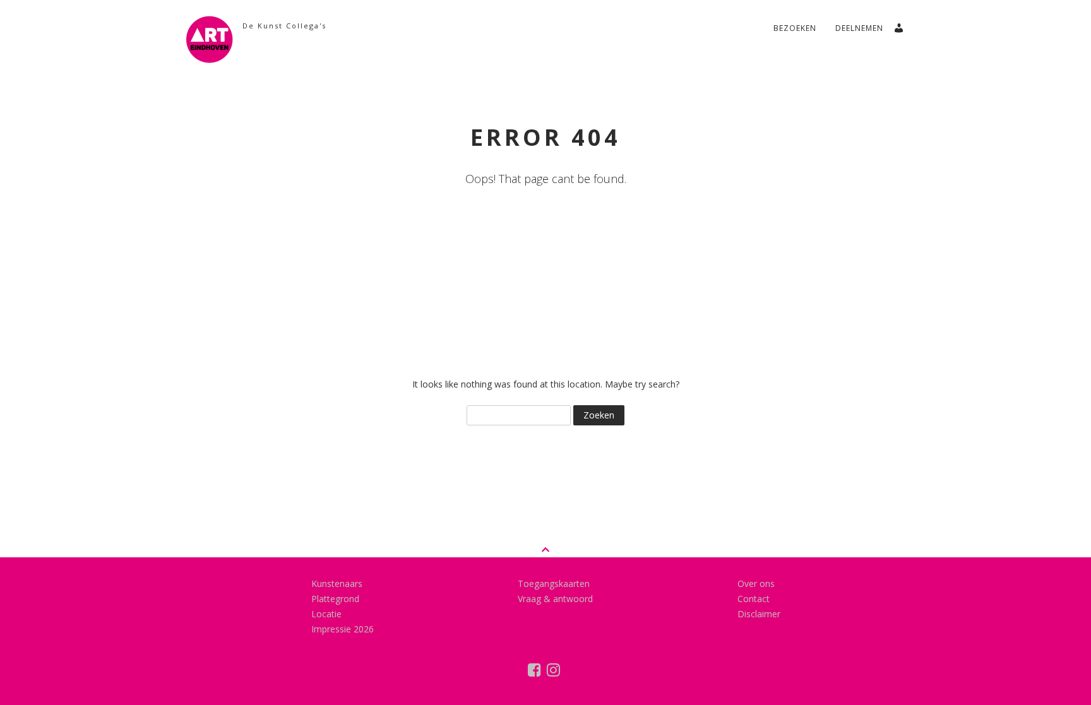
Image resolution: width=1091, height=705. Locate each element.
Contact (753, 599)
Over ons (756, 583)
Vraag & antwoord (555, 599)
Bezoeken (794, 28)
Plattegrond (335, 599)
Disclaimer (758, 614)
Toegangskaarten (554, 583)
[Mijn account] (904, 25)
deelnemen (859, 28)
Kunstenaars (336, 583)
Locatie (326, 614)
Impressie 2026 (342, 629)
